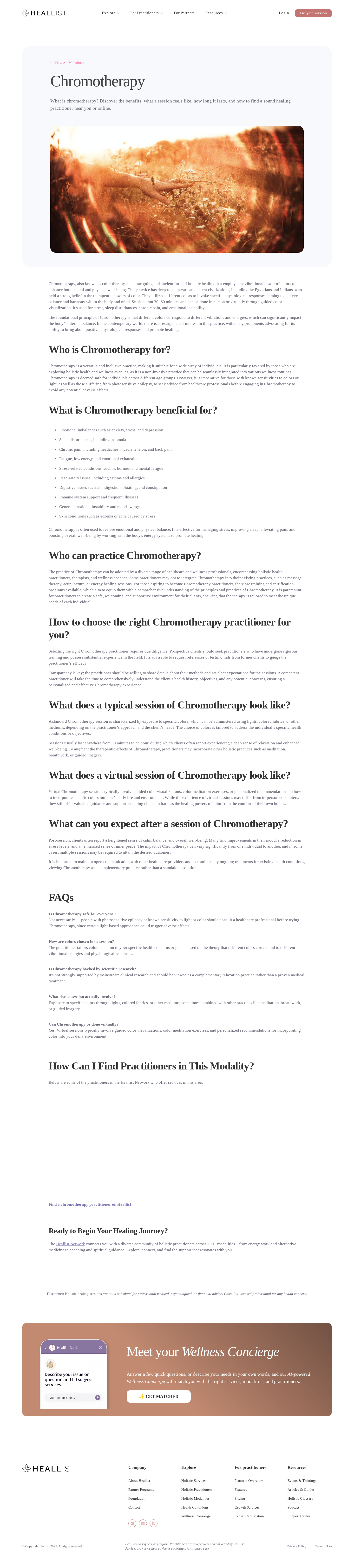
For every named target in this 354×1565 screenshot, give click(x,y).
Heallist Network (70, 1244)
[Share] (132, 1523)
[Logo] (44, 13)
